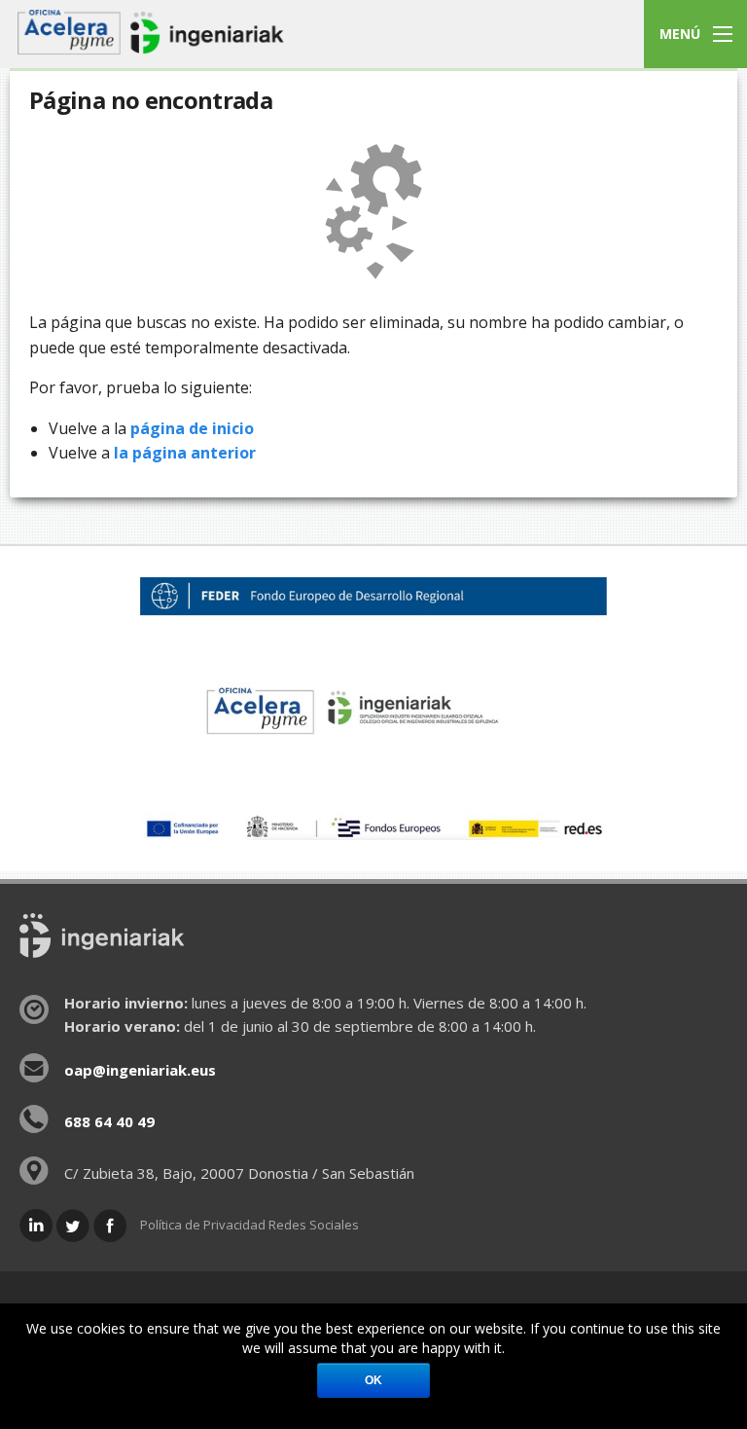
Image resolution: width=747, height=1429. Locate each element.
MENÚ (679, 33)
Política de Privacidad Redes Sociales (249, 1224)
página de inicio (192, 428)
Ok (373, 1380)
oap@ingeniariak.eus (140, 1070)
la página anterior (185, 452)
